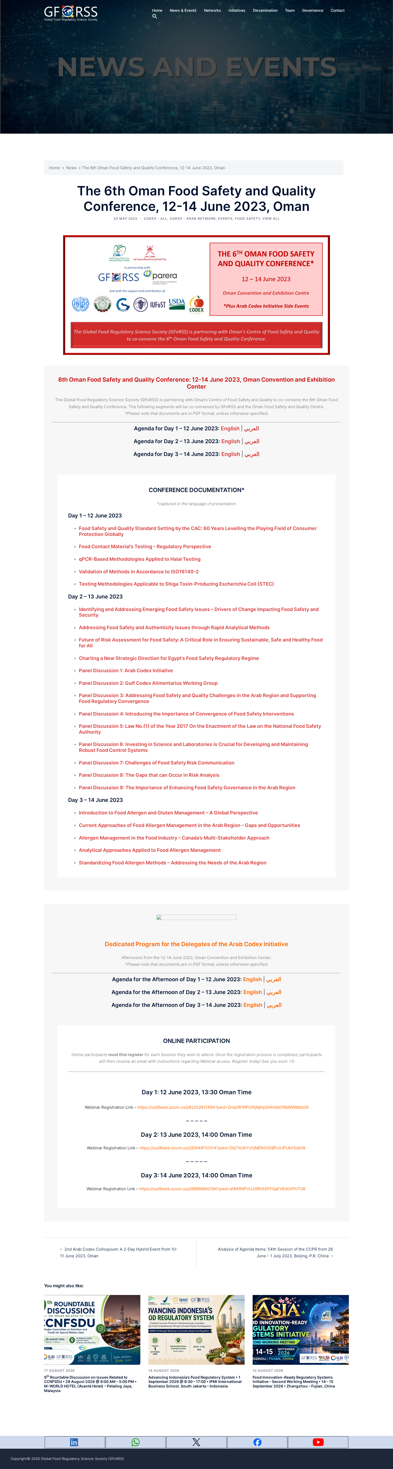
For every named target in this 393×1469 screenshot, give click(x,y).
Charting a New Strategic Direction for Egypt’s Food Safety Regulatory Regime (169, 658)
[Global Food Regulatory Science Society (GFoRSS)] (71, 13)
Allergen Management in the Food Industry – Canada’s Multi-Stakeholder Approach (174, 838)
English (230, 428)
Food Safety (247, 219)
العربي (251, 428)
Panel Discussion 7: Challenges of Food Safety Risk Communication (156, 763)
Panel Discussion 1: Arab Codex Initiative (126, 670)
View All (271, 219)
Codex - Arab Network (193, 219)
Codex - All (155, 219)
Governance (312, 10)
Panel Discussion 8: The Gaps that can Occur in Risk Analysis (149, 775)
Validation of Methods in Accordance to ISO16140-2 (139, 571)
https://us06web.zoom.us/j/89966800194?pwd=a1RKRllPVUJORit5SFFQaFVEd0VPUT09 (222, 1188)
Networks (212, 10)
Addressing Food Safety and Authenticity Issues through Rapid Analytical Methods (174, 627)
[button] (154, 17)
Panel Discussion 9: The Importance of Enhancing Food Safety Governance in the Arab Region (187, 787)
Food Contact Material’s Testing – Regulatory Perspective (145, 546)
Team (290, 10)
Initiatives (237, 10)
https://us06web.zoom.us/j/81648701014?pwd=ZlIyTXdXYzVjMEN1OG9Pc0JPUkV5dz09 (222, 1147)
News (71, 167)
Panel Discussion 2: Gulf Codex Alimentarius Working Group (148, 683)
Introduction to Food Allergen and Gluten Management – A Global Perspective (168, 812)
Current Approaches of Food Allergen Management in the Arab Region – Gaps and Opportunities (189, 825)
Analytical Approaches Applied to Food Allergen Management (150, 850)
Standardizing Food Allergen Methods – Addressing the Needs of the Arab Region (173, 862)
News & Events (183, 10)
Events (225, 219)
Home (157, 10)
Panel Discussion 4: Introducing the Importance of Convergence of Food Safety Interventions (186, 714)
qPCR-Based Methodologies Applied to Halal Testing (140, 559)
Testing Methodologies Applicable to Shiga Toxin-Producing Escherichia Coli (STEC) (176, 584)
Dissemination (265, 10)
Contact (338, 10)
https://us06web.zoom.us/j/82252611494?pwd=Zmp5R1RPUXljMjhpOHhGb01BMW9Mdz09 (223, 1107)
